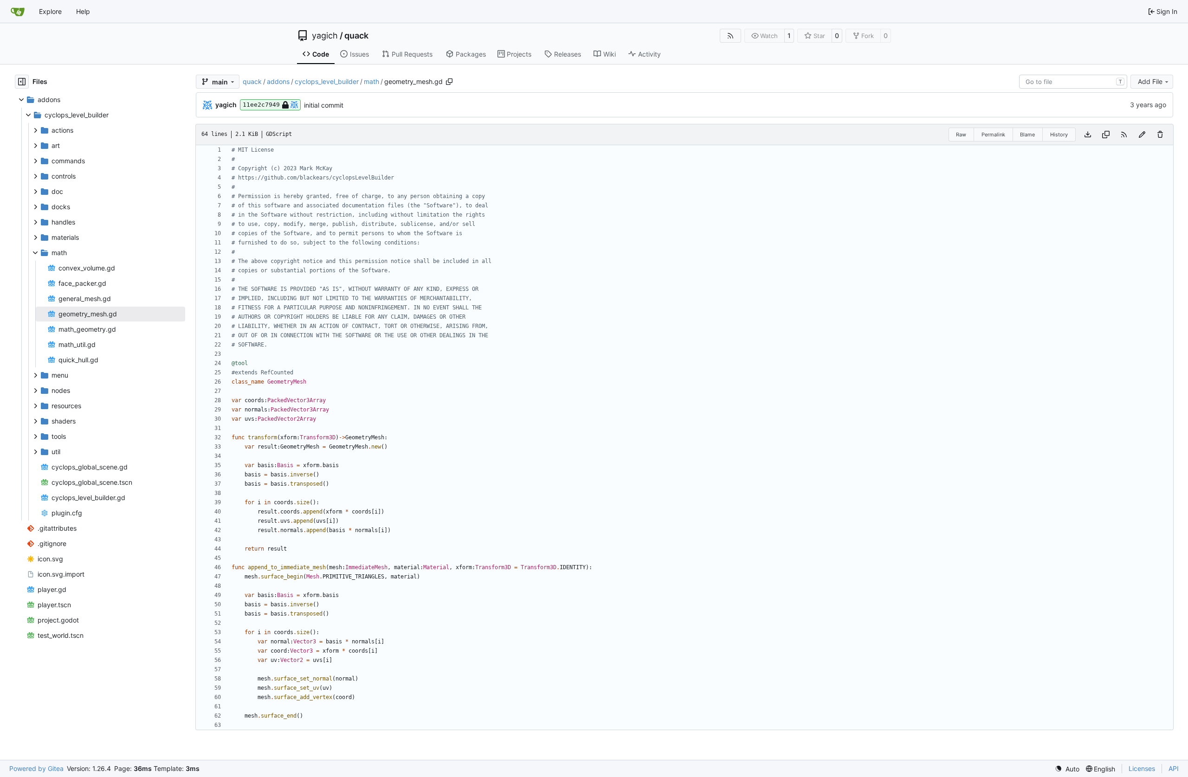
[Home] (18, 11)
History (1059, 134)
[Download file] (1087, 134)
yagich (325, 35)
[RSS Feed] (730, 36)
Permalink (993, 134)
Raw (961, 134)
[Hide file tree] (22, 82)
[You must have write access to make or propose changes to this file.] (1160, 134)
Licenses (1142, 768)
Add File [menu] (1150, 81)
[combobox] (1073, 82)
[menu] (1067, 769)
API (1174, 768)
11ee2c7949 (261, 104)
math (371, 81)
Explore (50, 11)
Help (83, 11)
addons (278, 81)
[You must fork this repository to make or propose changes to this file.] (1142, 134)
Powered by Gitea (36, 768)
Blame (1027, 134)
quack (356, 35)
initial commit (323, 105)
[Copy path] (449, 81)
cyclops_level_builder (327, 81)
